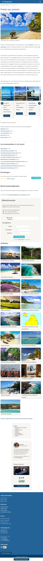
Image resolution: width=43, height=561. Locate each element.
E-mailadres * (8, 229)
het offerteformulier (18, 457)
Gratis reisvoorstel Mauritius (21, 559)
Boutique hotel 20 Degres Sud (8, 167)
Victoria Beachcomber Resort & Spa (9, 153)
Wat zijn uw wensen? (9, 218)
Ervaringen (17, 432)
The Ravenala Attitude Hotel (7, 155)
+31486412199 (5, 539)
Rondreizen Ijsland (4, 510)
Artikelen (16, 435)
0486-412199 (4, 537)
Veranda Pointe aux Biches (7, 150)
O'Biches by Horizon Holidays (8, 163)
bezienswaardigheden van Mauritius (17, 194)
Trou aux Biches (4, 133)
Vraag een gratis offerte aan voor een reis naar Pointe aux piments (16, 418)
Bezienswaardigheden (19, 434)
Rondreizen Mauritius (4, 506)
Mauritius (31, 44)
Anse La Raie (4, 137)
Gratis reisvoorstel (19, 236)
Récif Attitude (4, 148)
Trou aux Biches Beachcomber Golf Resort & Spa (12, 161)
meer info (6, 115)
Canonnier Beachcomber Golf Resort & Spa (11, 165)
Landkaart (17, 430)
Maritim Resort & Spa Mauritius (8, 159)
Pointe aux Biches (5, 131)
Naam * (10, 226)
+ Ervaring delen (36, 177)
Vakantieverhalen (18, 433)
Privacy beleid (20, 239)
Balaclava (3, 128)
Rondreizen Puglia (4, 508)
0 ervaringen (12, 178)
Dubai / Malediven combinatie (6, 511)
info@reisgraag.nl (6, 540)
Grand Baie (3, 47)
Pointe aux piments (18, 429)
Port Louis (9, 83)
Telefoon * (9, 233)
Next (39, 103)
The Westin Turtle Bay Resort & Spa (9, 157)
